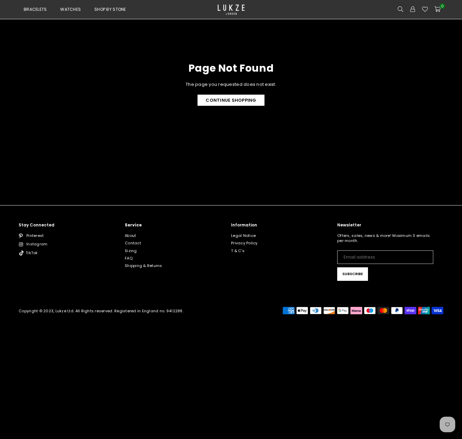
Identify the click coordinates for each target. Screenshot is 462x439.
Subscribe (352, 273)
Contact (133, 243)
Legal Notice (243, 235)
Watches (70, 9)
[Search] (400, 9)
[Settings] (413, 9)
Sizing (131, 250)
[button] (437, 9)
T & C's (238, 250)
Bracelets (35, 9)
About (130, 235)
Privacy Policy (244, 243)
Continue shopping (231, 100)
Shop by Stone (110, 9)
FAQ (129, 258)
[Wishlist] (425, 9)
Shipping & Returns (143, 265)
